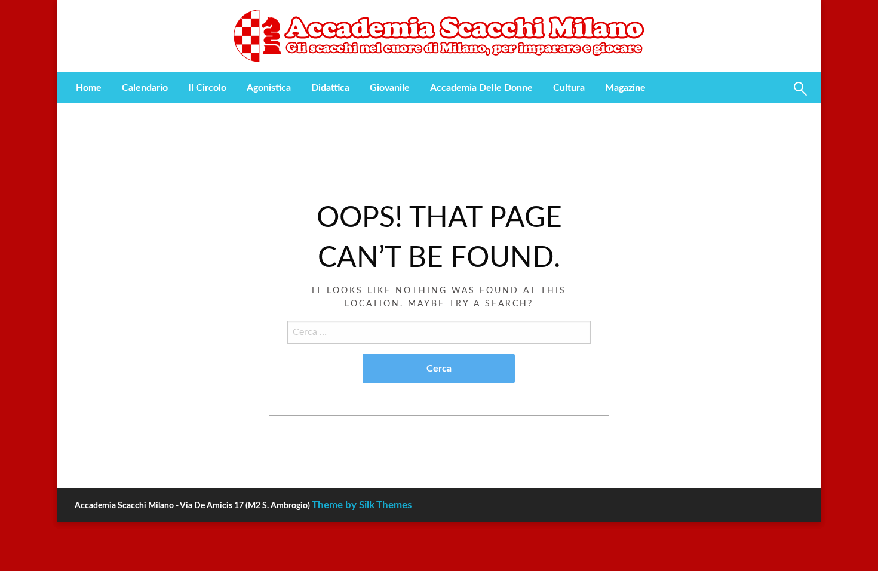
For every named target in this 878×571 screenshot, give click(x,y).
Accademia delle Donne (481, 88)
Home (89, 88)
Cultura (569, 88)
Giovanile (390, 88)
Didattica (330, 88)
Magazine (625, 88)
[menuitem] (89, 87)
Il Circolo (207, 88)
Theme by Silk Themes (362, 505)
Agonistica (269, 88)
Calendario (145, 88)
